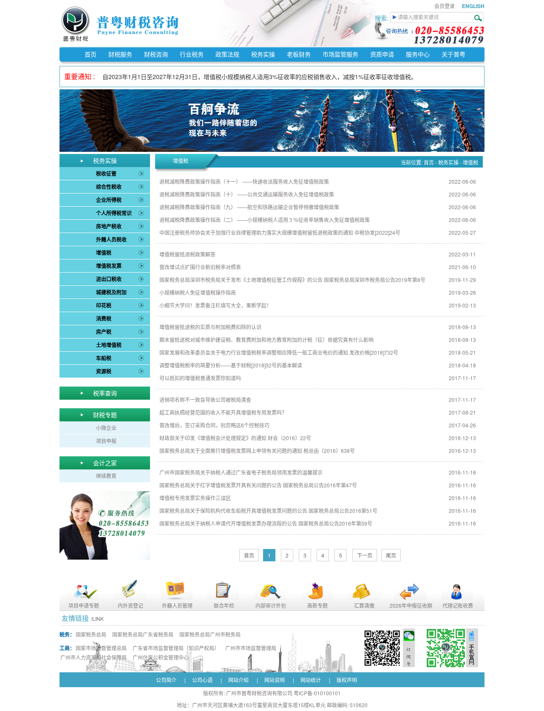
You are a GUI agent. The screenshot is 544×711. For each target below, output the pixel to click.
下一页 (364, 555)
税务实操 (263, 54)
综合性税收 (109, 187)
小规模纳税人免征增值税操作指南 (197, 292)
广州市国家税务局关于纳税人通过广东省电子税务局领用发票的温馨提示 (241, 472)
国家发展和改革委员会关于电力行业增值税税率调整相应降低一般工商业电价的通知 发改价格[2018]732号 (278, 352)
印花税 (103, 305)
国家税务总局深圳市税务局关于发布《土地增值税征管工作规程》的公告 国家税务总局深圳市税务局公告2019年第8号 (292, 279)
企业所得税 (109, 200)
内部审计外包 (270, 605)
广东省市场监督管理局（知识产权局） (176, 647)
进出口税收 (109, 279)
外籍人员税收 (111, 239)
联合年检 (224, 605)
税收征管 (106, 173)
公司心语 (202, 679)
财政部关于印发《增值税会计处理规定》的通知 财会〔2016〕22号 (235, 437)
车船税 (103, 358)
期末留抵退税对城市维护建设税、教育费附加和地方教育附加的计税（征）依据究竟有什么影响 (266, 339)
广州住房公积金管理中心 (161, 657)
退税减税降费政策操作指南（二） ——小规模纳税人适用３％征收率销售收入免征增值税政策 (264, 219)
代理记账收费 (457, 605)
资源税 (103, 371)
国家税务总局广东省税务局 (142, 634)
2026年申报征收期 (411, 605)
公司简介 (166, 679)
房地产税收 (109, 226)
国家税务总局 (91, 634)
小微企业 (106, 427)
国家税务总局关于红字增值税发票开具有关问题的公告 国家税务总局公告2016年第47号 (258, 485)
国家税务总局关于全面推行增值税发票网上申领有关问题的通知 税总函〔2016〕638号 (257, 450)
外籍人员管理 (177, 605)
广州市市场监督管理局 (250, 647)
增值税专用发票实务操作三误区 (195, 497)
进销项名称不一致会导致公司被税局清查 (205, 399)
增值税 (103, 252)
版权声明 (347, 679)
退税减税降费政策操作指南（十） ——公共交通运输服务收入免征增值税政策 (246, 194)
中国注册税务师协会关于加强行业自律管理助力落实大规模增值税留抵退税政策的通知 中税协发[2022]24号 (279, 232)
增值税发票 (109, 266)
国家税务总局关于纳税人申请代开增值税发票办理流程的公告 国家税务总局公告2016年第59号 (265, 523)
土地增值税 (109, 345)
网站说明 (274, 679)
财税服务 (120, 54)
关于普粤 (453, 54)
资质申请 (382, 54)
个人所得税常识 (114, 213)
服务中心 (418, 54)
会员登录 (444, 5)
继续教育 (106, 475)
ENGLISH (473, 6)
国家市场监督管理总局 (101, 647)
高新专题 (317, 605)
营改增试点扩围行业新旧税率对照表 (200, 266)
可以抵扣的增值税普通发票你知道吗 (200, 377)
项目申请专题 (83, 605)
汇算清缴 (364, 605)
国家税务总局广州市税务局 (210, 634)
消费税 (103, 318)
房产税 (103, 332)
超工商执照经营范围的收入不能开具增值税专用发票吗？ (223, 412)
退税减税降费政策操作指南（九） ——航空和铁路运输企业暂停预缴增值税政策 (249, 206)
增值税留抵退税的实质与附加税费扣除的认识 (210, 326)
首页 (90, 54)
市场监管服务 (340, 54)
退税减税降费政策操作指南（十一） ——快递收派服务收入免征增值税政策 (244, 181)
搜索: (382, 18)
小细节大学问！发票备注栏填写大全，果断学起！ (215, 305)
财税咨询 (156, 54)
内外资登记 (130, 605)
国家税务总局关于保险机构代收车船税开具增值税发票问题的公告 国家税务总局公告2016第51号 (268, 510)
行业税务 (192, 54)
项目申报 (106, 440)
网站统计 (310, 679)
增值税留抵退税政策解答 (187, 254)
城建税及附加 (111, 292)
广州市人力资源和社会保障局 (93, 657)
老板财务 (299, 54)
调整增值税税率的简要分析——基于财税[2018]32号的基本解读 (230, 365)
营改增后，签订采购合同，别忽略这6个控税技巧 (214, 425)
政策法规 (227, 54)
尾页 (391, 555)
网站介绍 (238, 679)
